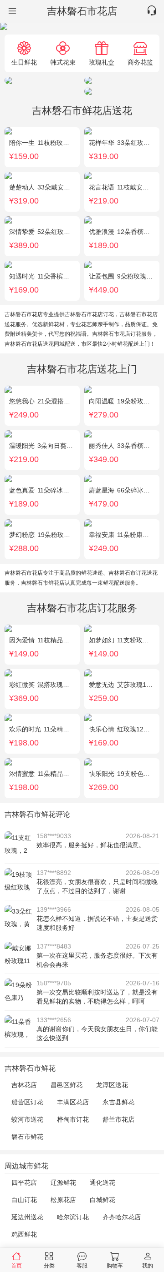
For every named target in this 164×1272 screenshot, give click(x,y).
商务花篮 (140, 62)
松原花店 (63, 1199)
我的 (147, 1265)
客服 (82, 1265)
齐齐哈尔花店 (121, 1217)
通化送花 (102, 1182)
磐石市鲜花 (27, 1136)
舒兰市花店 (118, 1119)
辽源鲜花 (63, 1182)
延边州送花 (27, 1217)
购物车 (115, 1265)
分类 (49, 1265)
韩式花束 (63, 62)
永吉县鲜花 (118, 1102)
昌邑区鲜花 (66, 1084)
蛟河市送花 (27, 1119)
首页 (16, 1265)
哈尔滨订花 (73, 1217)
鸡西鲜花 (24, 1234)
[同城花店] (11, 11)
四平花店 (24, 1182)
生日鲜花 (24, 62)
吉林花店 (24, 1084)
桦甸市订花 (73, 1119)
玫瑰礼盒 (101, 62)
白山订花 (24, 1199)
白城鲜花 (102, 1199)
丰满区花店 (73, 1102)
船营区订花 (27, 1102)
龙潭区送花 (112, 1084)
